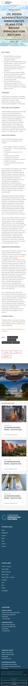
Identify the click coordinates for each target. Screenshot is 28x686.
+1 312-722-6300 (6, 618)
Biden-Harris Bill (19, 256)
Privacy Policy (5, 574)
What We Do (5, 533)
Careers (4, 543)
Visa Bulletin (5, 590)
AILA (3, 582)
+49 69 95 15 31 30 (6, 658)
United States (14, 10)
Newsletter (4, 580)
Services (4, 535)
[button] (25, 2)
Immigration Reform (7, 342)
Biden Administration (12, 337)
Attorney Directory (6, 571)
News (3, 538)
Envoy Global (5, 569)
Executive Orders (12, 340)
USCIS (3, 588)
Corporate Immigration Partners (14, 39)
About (3, 530)
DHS (3, 585)
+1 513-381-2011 (6, 630)
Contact (4, 546)
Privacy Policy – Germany (8, 577)
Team (3, 541)
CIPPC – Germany (6, 566)
